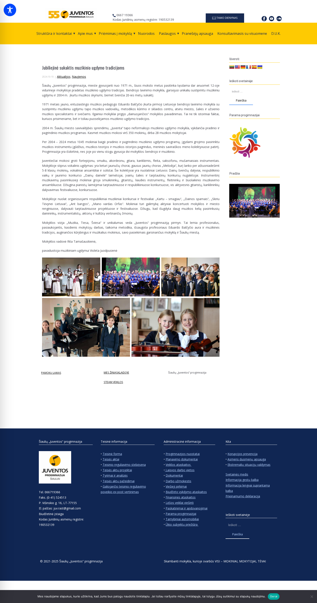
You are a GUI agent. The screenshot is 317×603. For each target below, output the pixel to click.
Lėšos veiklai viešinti (180, 503)
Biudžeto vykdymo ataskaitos (186, 492)
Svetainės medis (237, 474)
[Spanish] (254, 67)
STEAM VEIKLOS (113, 382)
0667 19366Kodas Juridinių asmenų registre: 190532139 (143, 17)
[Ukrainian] (259, 67)
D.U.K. (276, 33)
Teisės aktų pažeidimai (119, 481)
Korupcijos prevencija (242, 454)
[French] (248, 67)
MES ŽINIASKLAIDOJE (116, 372)
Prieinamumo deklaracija (243, 496)
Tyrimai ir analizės (115, 475)
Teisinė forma (112, 454)
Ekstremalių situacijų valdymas (249, 465)
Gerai (273, 596)
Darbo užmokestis (178, 481)
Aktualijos (64, 77)
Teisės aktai (111, 459)
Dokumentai (174, 475)
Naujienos (79, 77)
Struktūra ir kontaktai (54, 33)
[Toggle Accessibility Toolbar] (10, 10)
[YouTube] (271, 18)
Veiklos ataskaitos (178, 465)
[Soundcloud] (279, 18)
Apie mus (85, 33)
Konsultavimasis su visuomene (242, 33)
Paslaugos (167, 33)
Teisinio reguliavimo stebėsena (124, 465)
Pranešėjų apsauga (197, 33)
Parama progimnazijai (181, 514)
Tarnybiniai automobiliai (182, 519)
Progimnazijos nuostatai (183, 454)
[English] (237, 67)
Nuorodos (146, 33)
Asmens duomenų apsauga (247, 459)
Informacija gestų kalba (242, 480)
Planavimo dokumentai (182, 459)
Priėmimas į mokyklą (115, 33)
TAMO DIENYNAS (227, 18)
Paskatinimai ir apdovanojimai (186, 508)
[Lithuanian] (231, 67)
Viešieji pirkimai (176, 486)
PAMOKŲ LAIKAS (51, 373)
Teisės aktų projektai (117, 470)
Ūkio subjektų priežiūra (182, 524)
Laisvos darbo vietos (180, 470)
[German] (243, 67)
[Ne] (311, 596)
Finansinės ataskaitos (181, 497)
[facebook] (264, 18)
